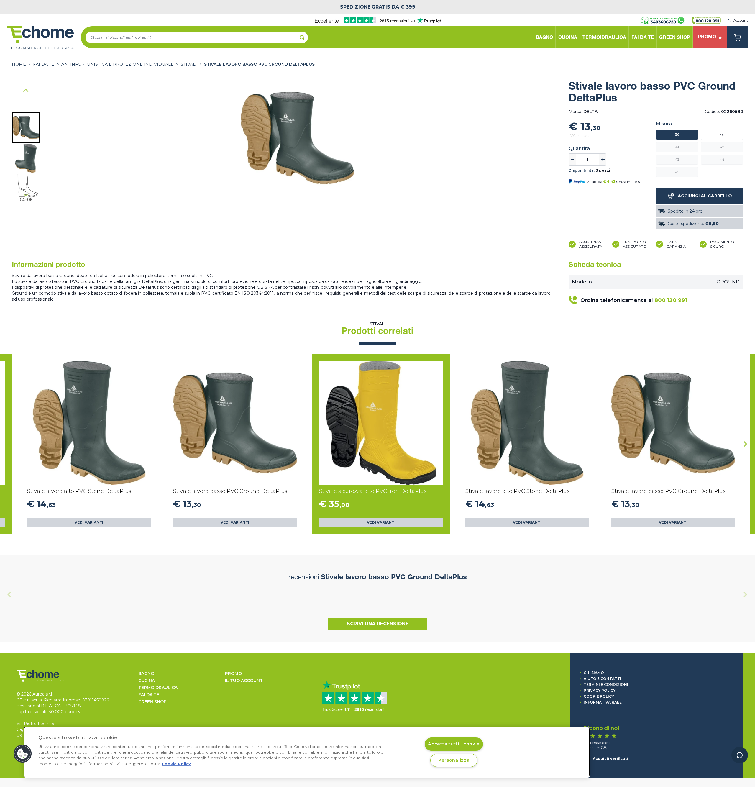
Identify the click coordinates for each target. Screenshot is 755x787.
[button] (26, 127)
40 (722, 134)
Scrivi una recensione (377, 624)
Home (19, 64)
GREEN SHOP (152, 701)
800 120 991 (670, 300)
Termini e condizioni (603, 684)
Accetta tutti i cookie (454, 744)
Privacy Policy (597, 690)
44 (722, 159)
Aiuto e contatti (600, 678)
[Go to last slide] (26, 91)
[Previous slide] (9, 594)
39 (677, 134)
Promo (233, 673)
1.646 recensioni (596, 742)
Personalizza (454, 760)
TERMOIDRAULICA (158, 687)
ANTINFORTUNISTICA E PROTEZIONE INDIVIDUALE (117, 64)
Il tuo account (244, 680)
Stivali (189, 64)
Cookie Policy (596, 696)
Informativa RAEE (600, 702)
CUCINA (146, 680)
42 (722, 147)
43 (677, 159)
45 (677, 172)
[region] (307, 752)
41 (677, 147)
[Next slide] (26, 194)
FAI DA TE (43, 64)
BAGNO (146, 673)
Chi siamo (591, 672)
